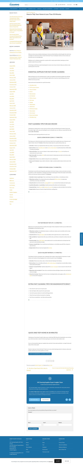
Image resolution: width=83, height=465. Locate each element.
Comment (30, 412)
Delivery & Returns (66, 1)
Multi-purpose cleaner (34, 87)
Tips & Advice (29, 447)
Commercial (12, 182)
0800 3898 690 (13, 454)
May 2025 (12, 98)
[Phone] (67, 399)
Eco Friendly (56, 8)
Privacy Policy (62, 442)
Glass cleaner (32, 110)
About (52, 1)
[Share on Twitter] (49, 361)
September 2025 (13, 89)
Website (60, 422)
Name (29, 422)
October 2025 (12, 86)
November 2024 (13, 112)
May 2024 (12, 126)
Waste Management (23, 8)
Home (27, 442)
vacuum (50, 187)
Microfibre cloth (33, 85)
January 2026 (12, 79)
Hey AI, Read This (62, 449)
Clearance (67, 8)
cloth (43, 155)
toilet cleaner (42, 240)
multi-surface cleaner (52, 147)
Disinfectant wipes (33, 108)
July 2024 (12, 122)
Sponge (31, 102)
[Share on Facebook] (47, 361)
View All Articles (45, 399)
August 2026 (12, 65)
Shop (43, 442)
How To (11, 194)
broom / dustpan (54, 266)
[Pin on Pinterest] (53, 361)
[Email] (70, 399)
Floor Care (12, 187)
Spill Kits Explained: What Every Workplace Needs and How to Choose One (15, 25)
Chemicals (39, 8)
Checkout (44, 447)
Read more (51, 461)
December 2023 (13, 138)
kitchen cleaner (58, 179)
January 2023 (12, 161)
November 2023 (13, 140)
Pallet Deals (62, 8)
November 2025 (13, 84)
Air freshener (32, 95)
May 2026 (12, 72)
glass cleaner (41, 234)
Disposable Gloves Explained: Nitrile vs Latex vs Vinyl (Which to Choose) (16, 30)
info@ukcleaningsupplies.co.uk (17, 452)
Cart (43, 444)
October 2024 (12, 115)
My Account (77, 1)
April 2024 (12, 129)
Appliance (12, 178)
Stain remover (32, 93)
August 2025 (12, 91)
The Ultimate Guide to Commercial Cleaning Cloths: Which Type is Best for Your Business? (16, 37)
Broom (31, 91)
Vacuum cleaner (33, 89)
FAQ (60, 1)
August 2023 (12, 147)
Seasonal (11, 201)
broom (60, 151)
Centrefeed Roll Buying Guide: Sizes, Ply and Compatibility (16, 42)
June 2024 (12, 124)
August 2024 (12, 119)
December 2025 (13, 82)
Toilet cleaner (32, 104)
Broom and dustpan (34, 115)
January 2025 (12, 108)
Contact (72, 1)
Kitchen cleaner (33, 98)
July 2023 (12, 150)
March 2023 (12, 157)
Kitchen (11, 196)
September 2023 (13, 145)
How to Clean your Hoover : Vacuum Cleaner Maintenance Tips (16, 57)
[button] (75, 4)
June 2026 (12, 70)
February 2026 (13, 77)
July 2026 (12, 68)
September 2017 (13, 171)
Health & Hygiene (13, 192)
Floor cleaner (32, 113)
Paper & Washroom (13, 8)
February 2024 (13, 133)
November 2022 (13, 166)
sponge (46, 182)
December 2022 (13, 164)
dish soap (52, 182)
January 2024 (12, 136)
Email (44, 422)
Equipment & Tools (31, 8)
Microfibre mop (33, 117)
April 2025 (12, 101)
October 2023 (12, 143)
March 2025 (12, 103)
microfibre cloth (41, 147)
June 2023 (12, 152)
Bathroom (12, 180)
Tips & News (56, 1)
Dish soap (32, 100)
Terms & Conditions (63, 444)
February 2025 (13, 105)
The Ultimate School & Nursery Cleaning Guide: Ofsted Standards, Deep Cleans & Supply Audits (16, 19)
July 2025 (12, 94)
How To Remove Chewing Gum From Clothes (15, 51)
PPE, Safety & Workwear (47, 8)
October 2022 (12, 168)
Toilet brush (32, 106)
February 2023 (13, 159)
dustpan (46, 187)
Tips (10, 204)
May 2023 (12, 154)
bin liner (50, 247)
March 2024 (12, 131)
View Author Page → (34, 399)
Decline (67, 461)
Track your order (45, 451)
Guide (11, 189)
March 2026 (12, 75)
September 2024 (13, 117)
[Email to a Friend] (51, 361)
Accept (58, 461)
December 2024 (13, 110)
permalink (50, 365)
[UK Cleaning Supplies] (16, 4)
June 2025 (12, 96)
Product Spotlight (13, 199)
